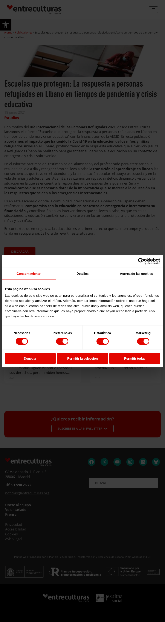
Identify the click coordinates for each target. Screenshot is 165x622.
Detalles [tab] (82, 273)
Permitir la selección (82, 358)
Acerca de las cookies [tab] (136, 273)
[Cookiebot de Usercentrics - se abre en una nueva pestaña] (141, 261)
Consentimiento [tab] (29, 273)
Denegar (30, 358)
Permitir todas (134, 358)
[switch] (62, 341)
